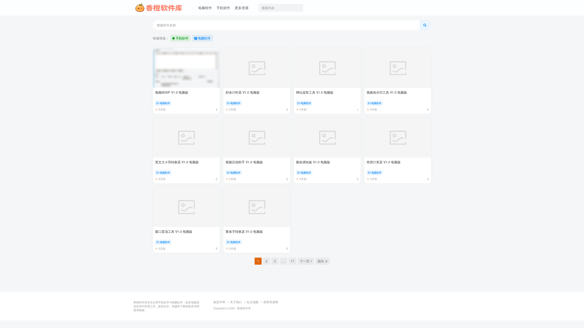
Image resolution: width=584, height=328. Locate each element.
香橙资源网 (270, 309)
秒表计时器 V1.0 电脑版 (243, 92)
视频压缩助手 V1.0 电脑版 (244, 162)
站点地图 (252, 309)
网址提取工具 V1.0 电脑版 (314, 92)
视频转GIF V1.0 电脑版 (171, 92)
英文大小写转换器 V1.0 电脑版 (177, 162)
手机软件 (182, 38)
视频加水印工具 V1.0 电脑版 (387, 92)
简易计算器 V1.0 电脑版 (384, 162)
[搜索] (425, 25)
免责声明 (219, 309)
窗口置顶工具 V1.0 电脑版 (173, 231)
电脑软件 (204, 38)
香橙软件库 (244, 316)
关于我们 (236, 309)
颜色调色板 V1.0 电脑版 (313, 162)
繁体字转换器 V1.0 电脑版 (244, 231)
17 (292, 261)
